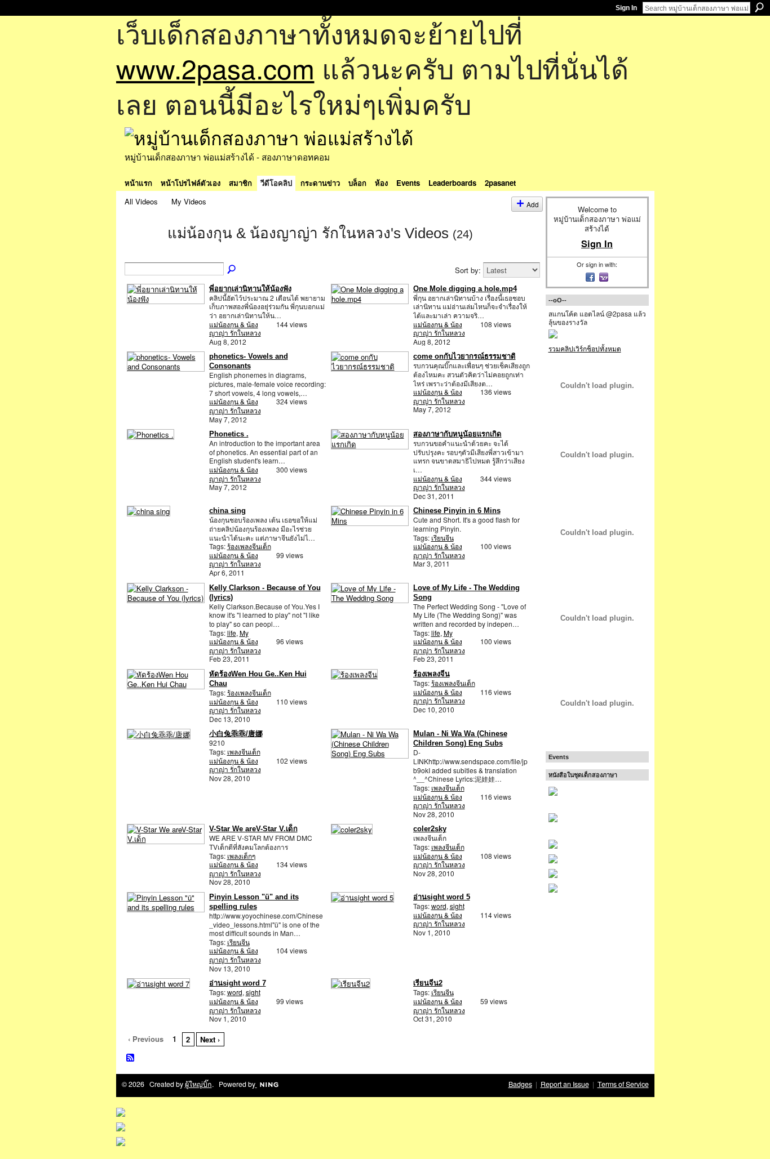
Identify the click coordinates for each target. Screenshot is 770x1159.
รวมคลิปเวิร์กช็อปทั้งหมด (584, 348)
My (244, 633)
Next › (210, 1039)
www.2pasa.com (215, 67)
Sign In (626, 8)
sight (457, 906)
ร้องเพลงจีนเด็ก (249, 546)
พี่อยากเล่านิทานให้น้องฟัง (250, 288)
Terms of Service (623, 1084)
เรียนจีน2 (427, 983)
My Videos (188, 201)
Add (532, 204)
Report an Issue (565, 1084)
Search (759, 7)
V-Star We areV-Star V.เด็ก (253, 828)
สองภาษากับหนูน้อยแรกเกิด (457, 434)
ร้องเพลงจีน (431, 674)
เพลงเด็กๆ (241, 856)
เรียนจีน (442, 537)
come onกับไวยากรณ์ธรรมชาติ (464, 356)
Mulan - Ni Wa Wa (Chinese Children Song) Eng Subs (460, 738)
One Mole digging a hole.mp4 (465, 288)
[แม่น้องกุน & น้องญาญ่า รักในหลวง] (143, 252)
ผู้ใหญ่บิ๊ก (198, 1084)
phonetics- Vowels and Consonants (248, 361)
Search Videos (232, 270)
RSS (131, 1058)
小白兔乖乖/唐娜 (236, 733)
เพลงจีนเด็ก (243, 751)
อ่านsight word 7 (237, 983)
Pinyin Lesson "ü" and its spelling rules (254, 902)
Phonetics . (229, 434)
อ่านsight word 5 (441, 897)
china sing (227, 510)
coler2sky (429, 828)
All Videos (141, 201)
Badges (520, 1084)
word (438, 906)
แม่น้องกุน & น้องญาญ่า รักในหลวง (235, 328)
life (231, 633)
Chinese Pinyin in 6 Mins (457, 510)
